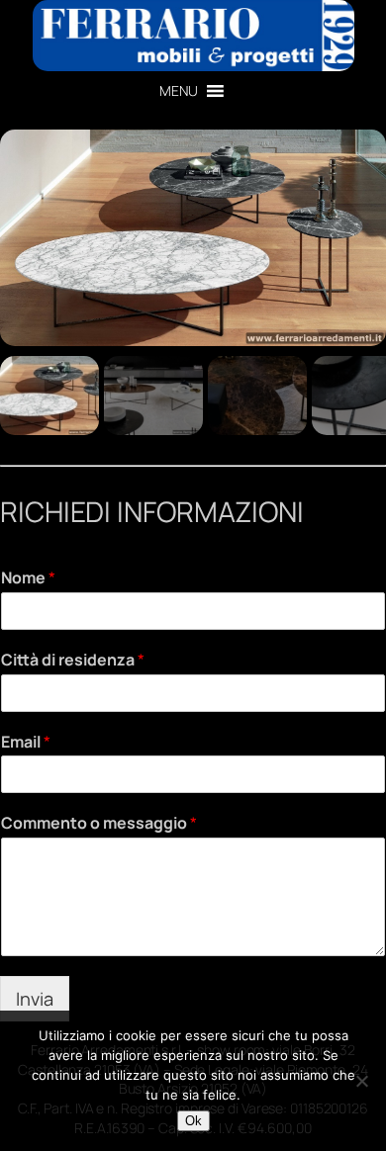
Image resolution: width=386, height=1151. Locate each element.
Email (25, 742)
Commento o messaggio (99, 823)
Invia (34, 999)
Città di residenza (73, 660)
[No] (361, 1081)
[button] (178, 91)
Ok (193, 1120)
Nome (28, 578)
